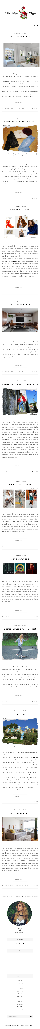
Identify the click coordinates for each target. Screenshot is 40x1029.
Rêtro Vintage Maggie (17, 1026)
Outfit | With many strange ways (20, 384)
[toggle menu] (3, 25)
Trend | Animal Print (20, 485)
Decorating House (20, 37)
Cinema (6, 616)
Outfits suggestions (11, 546)
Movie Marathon (20, 559)
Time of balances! (20, 210)
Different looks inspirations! (20, 121)
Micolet (34, 154)
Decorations (8, 108)
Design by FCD (29, 1026)
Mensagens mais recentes (11, 896)
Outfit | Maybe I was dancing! (20, 629)
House (16, 108)
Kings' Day (20, 714)
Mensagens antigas (31, 896)
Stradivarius (21, 154)
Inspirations (23, 108)
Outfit (6, 471)
